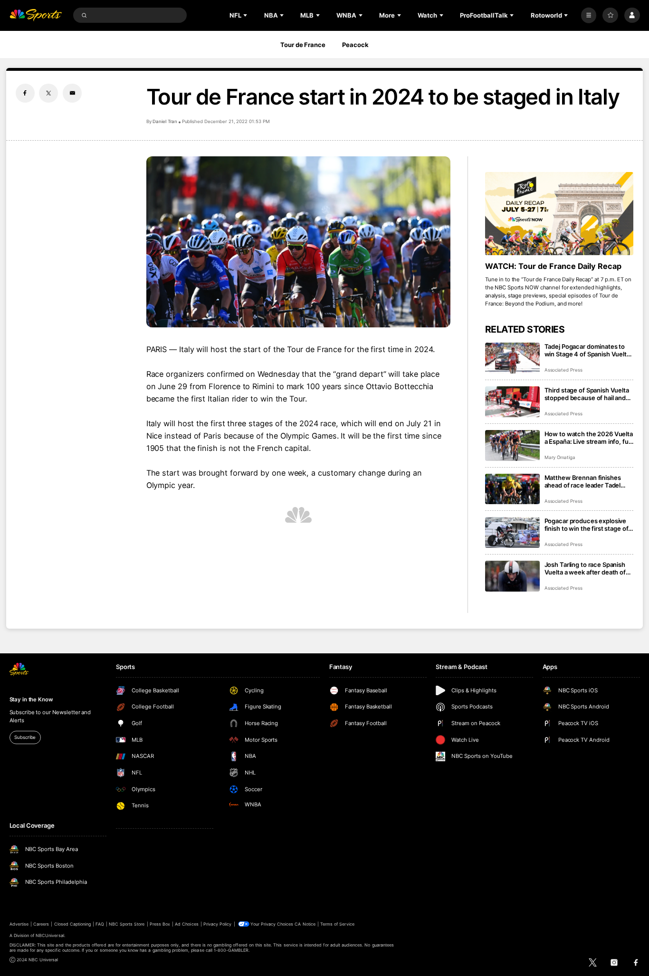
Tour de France (302, 44)
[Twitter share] (48, 93)
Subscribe (25, 737)
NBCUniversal (50, 935)
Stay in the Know (31, 699)
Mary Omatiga (559, 457)
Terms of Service (337, 924)
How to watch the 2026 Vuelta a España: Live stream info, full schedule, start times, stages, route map (588, 437)
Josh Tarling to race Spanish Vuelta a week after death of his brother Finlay (585, 568)
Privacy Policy (217, 924)
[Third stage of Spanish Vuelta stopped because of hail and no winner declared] (512, 401)
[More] (589, 15)
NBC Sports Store (127, 924)
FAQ (99, 924)
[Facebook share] (25, 93)
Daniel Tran (165, 121)
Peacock (355, 44)
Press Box (160, 924)
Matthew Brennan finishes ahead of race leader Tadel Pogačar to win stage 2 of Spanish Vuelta (582, 481)
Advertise (19, 924)
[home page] (36, 15)
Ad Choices (186, 924)
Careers (41, 924)
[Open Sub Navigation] (246, 15)
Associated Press (563, 370)
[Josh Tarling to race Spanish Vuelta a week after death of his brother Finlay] (512, 576)
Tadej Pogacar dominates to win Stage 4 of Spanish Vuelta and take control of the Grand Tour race (587, 350)
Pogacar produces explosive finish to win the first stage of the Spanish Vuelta (586, 524)
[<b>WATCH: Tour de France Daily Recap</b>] (559, 214)
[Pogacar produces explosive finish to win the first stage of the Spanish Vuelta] (512, 532)
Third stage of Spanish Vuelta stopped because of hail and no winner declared (586, 394)
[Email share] (72, 93)
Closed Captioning (72, 924)
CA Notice (305, 924)
